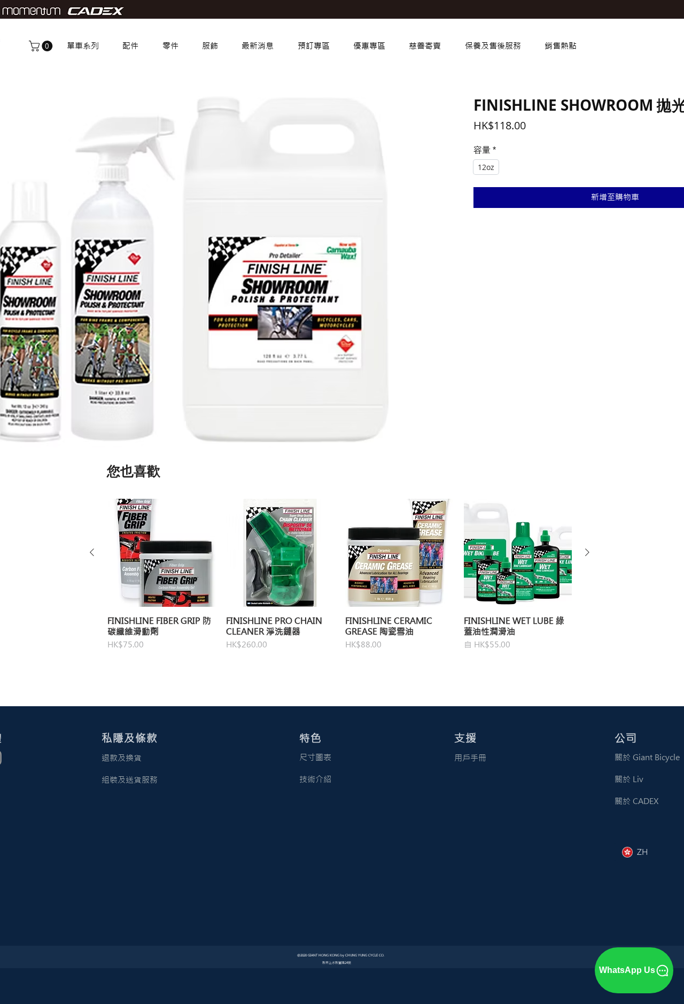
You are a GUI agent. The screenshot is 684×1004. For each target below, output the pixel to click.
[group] (340, 580)
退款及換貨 (122, 758)
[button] (42, 46)
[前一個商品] (92, 552)
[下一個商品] (587, 552)
